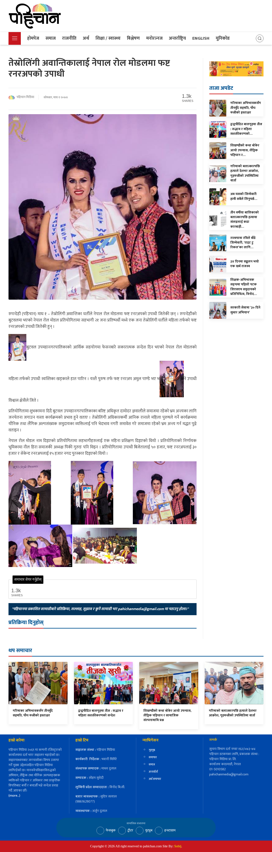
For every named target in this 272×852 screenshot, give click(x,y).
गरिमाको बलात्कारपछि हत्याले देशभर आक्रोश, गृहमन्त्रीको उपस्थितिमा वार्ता (232, 713)
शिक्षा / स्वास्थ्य (107, 38)
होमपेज (33, 38)
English (200, 38)
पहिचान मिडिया (25, 97)
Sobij (177, 846)
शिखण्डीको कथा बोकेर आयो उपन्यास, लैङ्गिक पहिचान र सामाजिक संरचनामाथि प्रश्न (167, 715)
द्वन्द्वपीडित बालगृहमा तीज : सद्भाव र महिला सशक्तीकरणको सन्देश (100, 713)
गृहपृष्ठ (152, 750)
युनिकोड (223, 38)
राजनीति (69, 38)
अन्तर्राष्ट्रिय (177, 38)
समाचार (153, 757)
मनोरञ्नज (154, 38)
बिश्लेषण (133, 38)
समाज (50, 38)
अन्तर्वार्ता (153, 771)
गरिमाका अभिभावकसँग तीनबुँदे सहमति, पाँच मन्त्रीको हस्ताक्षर (33, 713)
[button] (14, 38)
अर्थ (86, 38)
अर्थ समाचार (155, 779)
